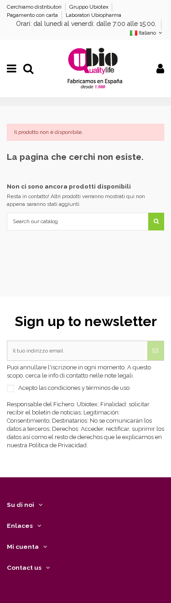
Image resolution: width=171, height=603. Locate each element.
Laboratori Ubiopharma (93, 15)
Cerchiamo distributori (35, 7)
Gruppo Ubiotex (89, 7)
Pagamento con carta (33, 15)
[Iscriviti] (155, 350)
